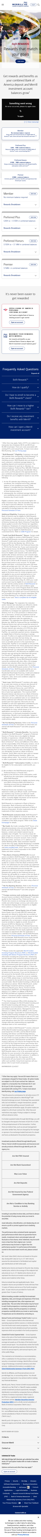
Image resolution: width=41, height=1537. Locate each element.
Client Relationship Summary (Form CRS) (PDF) (18, 1369)
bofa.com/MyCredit (11, 847)
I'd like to (5, 1437)
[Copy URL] (20, 111)
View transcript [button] (31, 122)
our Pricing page (20, 451)
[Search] (38, 4)
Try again (20, 116)
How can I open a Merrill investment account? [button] (20, 428)
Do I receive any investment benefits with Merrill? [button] (20, 418)
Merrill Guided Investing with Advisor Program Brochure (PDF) (20, 954)
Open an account (16, 322)
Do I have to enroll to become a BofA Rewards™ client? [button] (20, 396)
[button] (2, 4)
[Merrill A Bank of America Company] (20, 4)
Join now (19, 61)
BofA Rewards (30, 584)
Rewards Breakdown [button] (12, 205)
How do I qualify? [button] (20, 387)
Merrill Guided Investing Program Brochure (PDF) (17, 952)
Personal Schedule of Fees (11, 510)
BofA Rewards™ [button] (20, 379)
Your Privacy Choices (10, 1503)
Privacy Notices (23, 1535)
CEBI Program (26, 532)
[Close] (38, 1517)
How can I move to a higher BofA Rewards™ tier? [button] (20, 407)
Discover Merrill (8, 1443)
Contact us (6, 1448)
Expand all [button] (35, 373)
